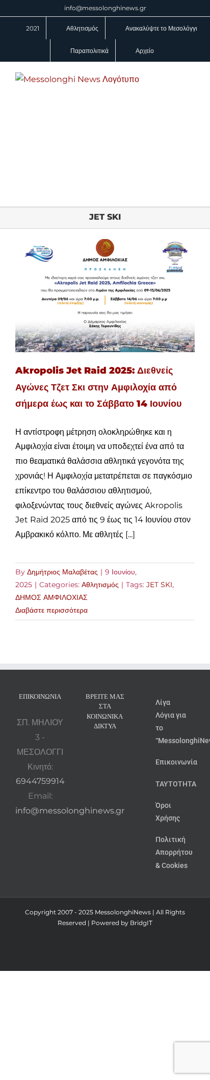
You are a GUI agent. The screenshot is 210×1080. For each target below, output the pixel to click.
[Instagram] (112, 753)
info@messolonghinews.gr (105, 8)
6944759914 (40, 781)
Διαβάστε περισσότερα (51, 610)
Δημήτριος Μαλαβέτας (62, 571)
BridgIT (141, 923)
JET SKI (159, 584)
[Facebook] (98, 753)
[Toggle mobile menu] (191, 77)
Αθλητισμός (100, 584)
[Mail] (105, 771)
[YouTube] (84, 753)
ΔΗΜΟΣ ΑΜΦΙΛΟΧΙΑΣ (51, 597)
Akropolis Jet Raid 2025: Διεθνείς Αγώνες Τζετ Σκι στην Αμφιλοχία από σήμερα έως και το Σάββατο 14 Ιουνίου (98, 387)
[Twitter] (125, 753)
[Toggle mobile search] (172, 77)
